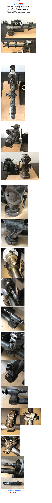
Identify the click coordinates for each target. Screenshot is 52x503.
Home (6, 490)
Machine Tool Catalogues (18, 1)
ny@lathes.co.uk (20, 0)
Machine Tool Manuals (12, 1)
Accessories (26, 1)
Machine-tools (14, 490)
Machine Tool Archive (9, 490)
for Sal (17, 490)
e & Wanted (19, 490)
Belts (22, 1)
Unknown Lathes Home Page (18, 4)
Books (23, 1)
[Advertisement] (18, 15)
